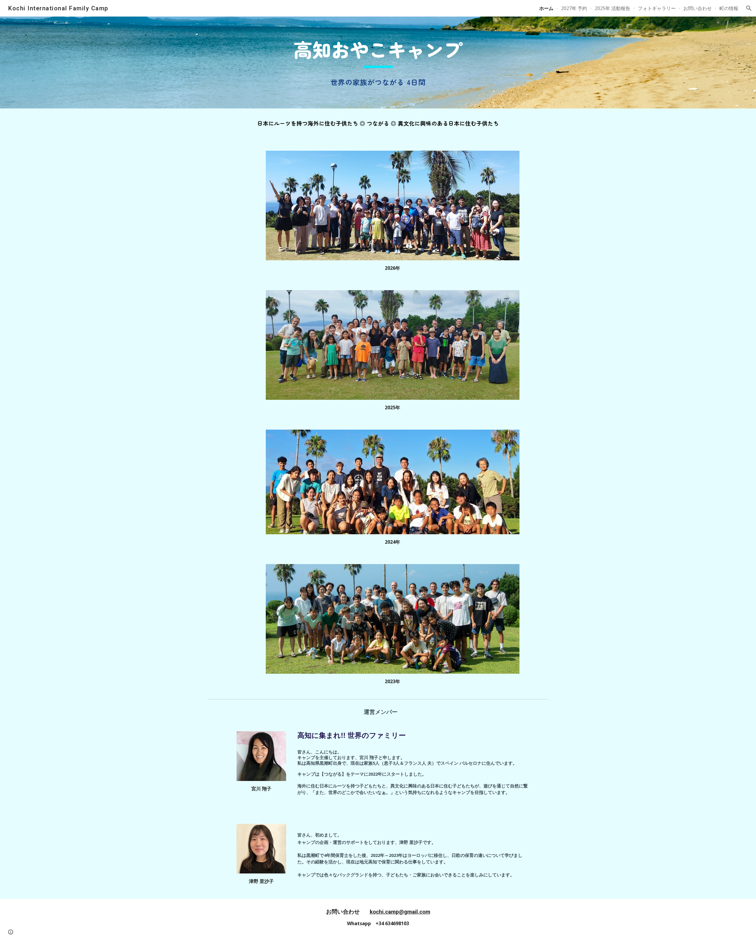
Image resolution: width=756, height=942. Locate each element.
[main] (378, 52)
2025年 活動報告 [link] (612, 8)
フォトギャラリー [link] (657, 8)
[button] (749, 8)
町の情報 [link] (728, 8)
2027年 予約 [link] (574, 8)
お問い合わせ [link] (697, 8)
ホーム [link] (546, 8)
